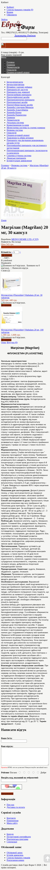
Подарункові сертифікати (19, 836)
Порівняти (6, 263)
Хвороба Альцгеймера (17, 110)
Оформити (12, 15)
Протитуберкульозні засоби (20, 105)
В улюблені (6, 260)
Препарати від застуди (17, 89)
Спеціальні (12, 842)
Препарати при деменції (18, 92)
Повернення (12, 820)
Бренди (10, 834)
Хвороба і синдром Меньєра (20, 107)
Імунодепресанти (15, 82)
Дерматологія (13, 67)
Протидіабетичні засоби (18, 97)
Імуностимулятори (15, 84)
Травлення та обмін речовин (20, 138)
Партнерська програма (17, 839)
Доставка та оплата (16, 807)
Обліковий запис (15, 852)
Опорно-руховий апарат (18, 72)
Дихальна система (15, 122)
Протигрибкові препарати (19, 94)
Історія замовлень (15, 855)
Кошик (10, 12)
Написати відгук (20, 268)
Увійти (4, 19)
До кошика (6, 305)
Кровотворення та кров (18, 125)
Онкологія (11, 70)
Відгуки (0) (12, 342)
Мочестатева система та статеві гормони (26, 127)
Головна (5, 165)
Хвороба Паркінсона (16, 115)
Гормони (11, 65)
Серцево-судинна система (19, 155)
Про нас (10, 804)
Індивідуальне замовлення (19, 160)
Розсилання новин (15, 860)
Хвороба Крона (14, 112)
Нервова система (15, 130)
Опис (3, 342)
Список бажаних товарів (18, 857)
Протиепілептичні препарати (20, 100)
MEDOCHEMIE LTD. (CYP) (24, 239)
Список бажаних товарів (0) (20, 9)
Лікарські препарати (16, 158)
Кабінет (10, 7)
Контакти (11, 818)
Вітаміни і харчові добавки (19, 87)
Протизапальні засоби (17, 102)
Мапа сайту (12, 823)
